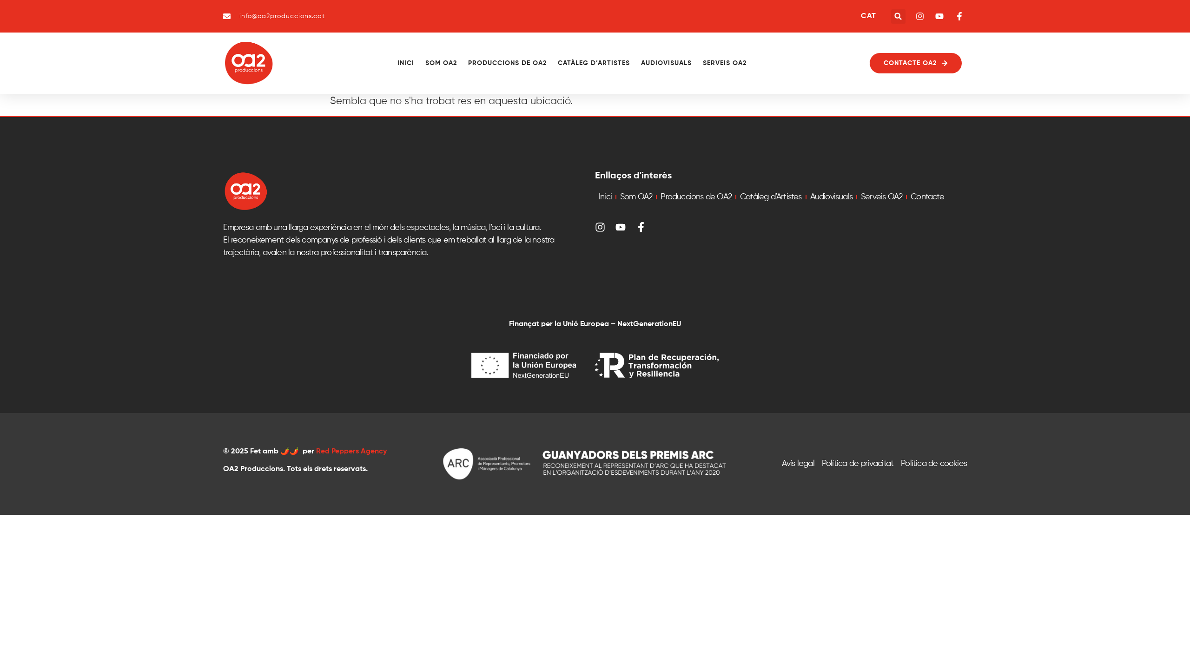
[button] (898, 16)
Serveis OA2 (725, 63)
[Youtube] (620, 227)
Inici (405, 63)
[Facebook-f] (641, 227)
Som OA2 (441, 63)
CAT (868, 16)
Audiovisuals (666, 63)
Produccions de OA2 (507, 63)
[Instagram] (600, 227)
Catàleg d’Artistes (594, 63)
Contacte (927, 197)
